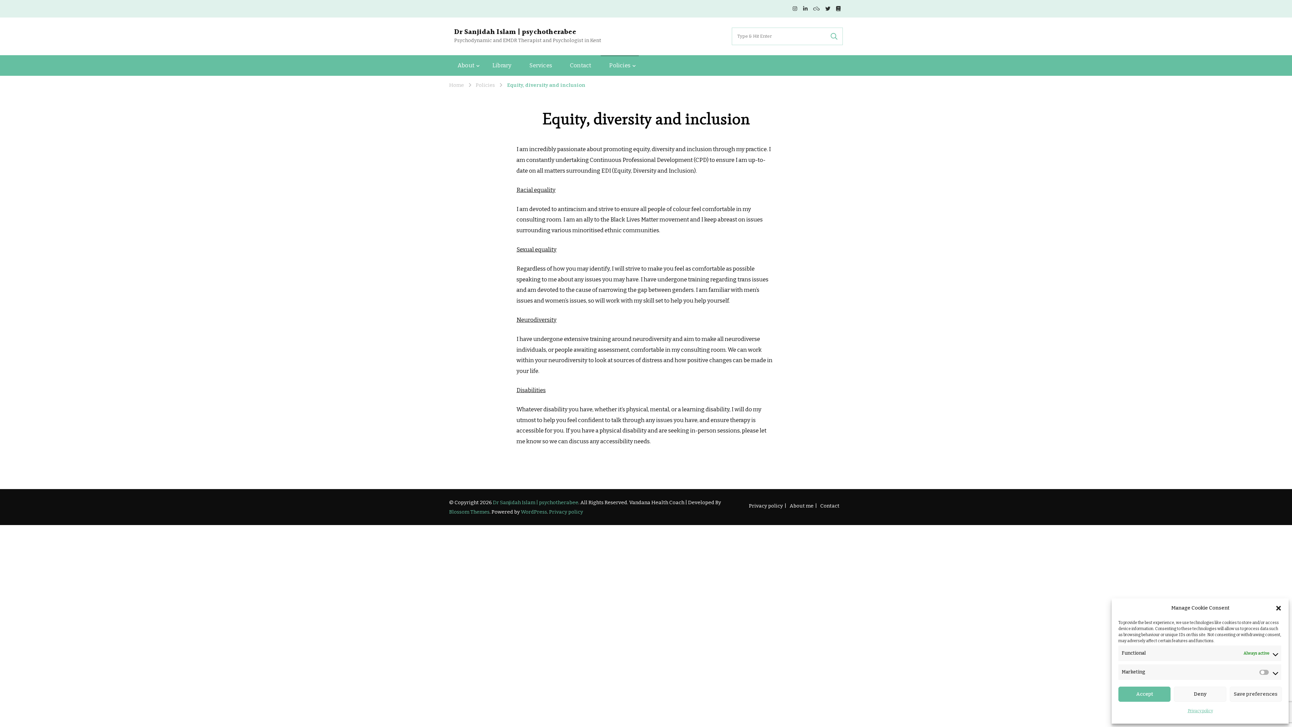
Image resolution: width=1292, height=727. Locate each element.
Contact (580, 65)
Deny (1200, 694)
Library (501, 65)
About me (802, 506)
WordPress (534, 512)
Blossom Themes (469, 512)
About (466, 65)
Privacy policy (1200, 710)
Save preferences (1256, 694)
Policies (620, 65)
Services (540, 65)
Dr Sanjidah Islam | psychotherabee (515, 32)
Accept (1144, 694)
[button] (1278, 608)
